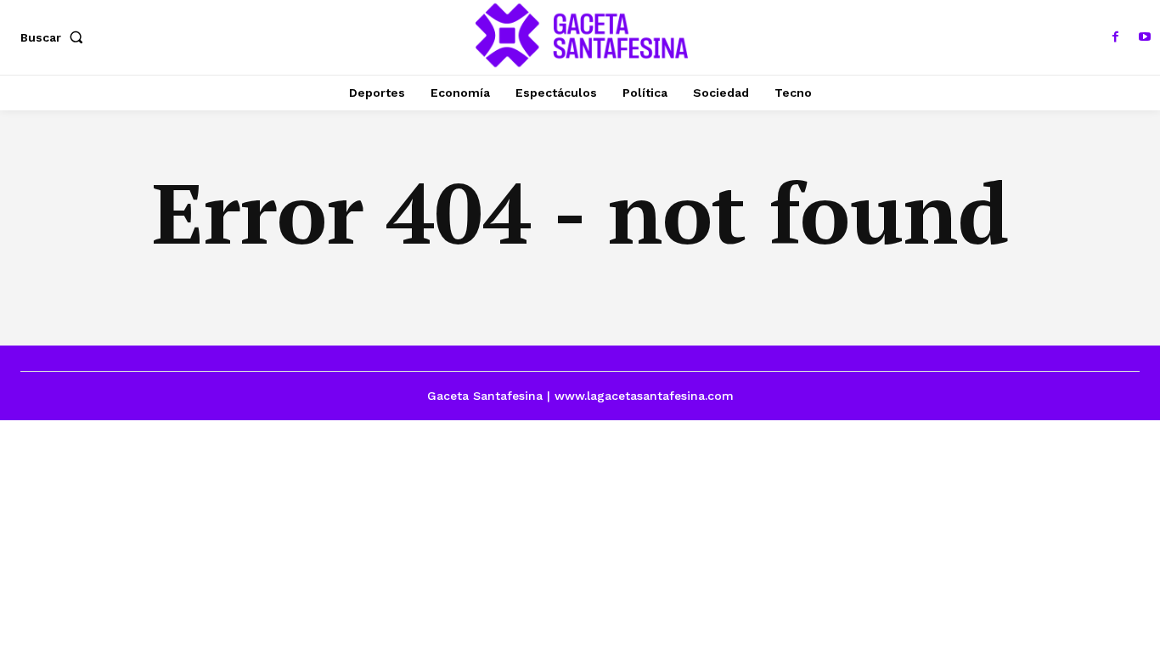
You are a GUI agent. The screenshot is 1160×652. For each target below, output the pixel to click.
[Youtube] (1145, 37)
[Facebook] (1116, 37)
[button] (55, 37)
